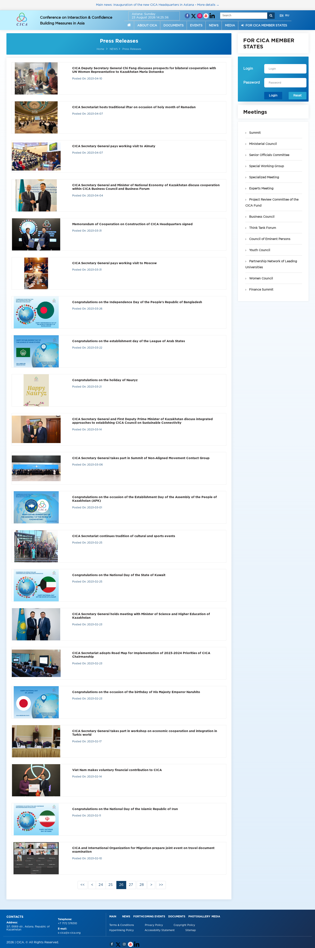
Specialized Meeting (263, 177)
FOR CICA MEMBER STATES (265, 25)
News (126, 916)
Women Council (260, 278)
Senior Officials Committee (268, 155)
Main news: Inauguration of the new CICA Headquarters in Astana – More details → (157, 5)
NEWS (214, 25)
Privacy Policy (154, 925)
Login (273, 95)
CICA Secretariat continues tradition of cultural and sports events (123, 536)
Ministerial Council (262, 144)
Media (216, 916)
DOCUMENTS (174, 25)
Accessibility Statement (160, 930)
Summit (254, 133)
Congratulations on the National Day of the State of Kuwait (118, 575)
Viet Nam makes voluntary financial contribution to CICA (117, 770)
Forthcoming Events (149, 916)
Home (100, 49)
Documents (176, 916)
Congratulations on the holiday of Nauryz (105, 380)
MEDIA (230, 25)
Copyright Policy (184, 925)
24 (101, 885)
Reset (297, 95)
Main (112, 916)
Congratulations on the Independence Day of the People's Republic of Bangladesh (137, 302)
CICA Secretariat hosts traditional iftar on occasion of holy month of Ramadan (134, 107)
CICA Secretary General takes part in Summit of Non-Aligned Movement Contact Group (141, 458)
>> (161, 885)
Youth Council (259, 250)
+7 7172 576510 (67, 923)
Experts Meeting (260, 188)
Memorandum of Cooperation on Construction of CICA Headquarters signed (132, 224)
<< (82, 885)
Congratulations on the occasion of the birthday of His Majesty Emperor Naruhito (136, 692)
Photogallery (199, 916)
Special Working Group (266, 166)
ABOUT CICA (147, 25)
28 (142, 885)
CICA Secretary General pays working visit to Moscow (114, 263)
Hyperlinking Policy (122, 930)
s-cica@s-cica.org (69, 933)
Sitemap (190, 930)
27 (131, 885)
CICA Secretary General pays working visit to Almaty (113, 146)
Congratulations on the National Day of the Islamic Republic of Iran (125, 809)
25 (110, 885)
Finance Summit (260, 289)
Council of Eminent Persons (269, 239)
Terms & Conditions (122, 925)
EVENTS (196, 25)
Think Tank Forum (262, 228)
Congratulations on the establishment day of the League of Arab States (128, 341)
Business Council (261, 217)
